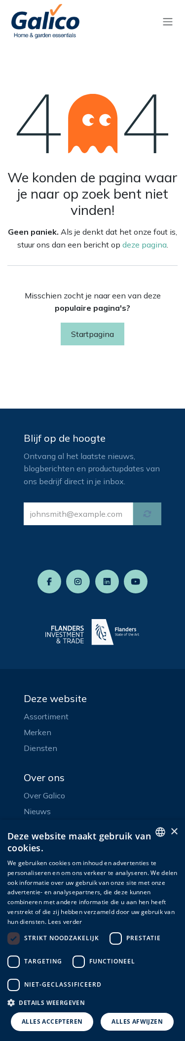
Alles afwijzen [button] (137, 1021)
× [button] (174, 831)
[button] (92, 1002)
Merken (37, 732)
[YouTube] (136, 581)
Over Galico (44, 795)
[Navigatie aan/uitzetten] (168, 21)
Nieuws (37, 811)
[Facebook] (49, 581)
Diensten (40, 748)
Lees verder (65, 921)
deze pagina (144, 245)
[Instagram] (78, 581)
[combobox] (160, 832)
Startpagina (92, 334)
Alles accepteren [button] (52, 1021)
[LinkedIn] (107, 581)
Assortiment (46, 716)
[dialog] (92, 930)
